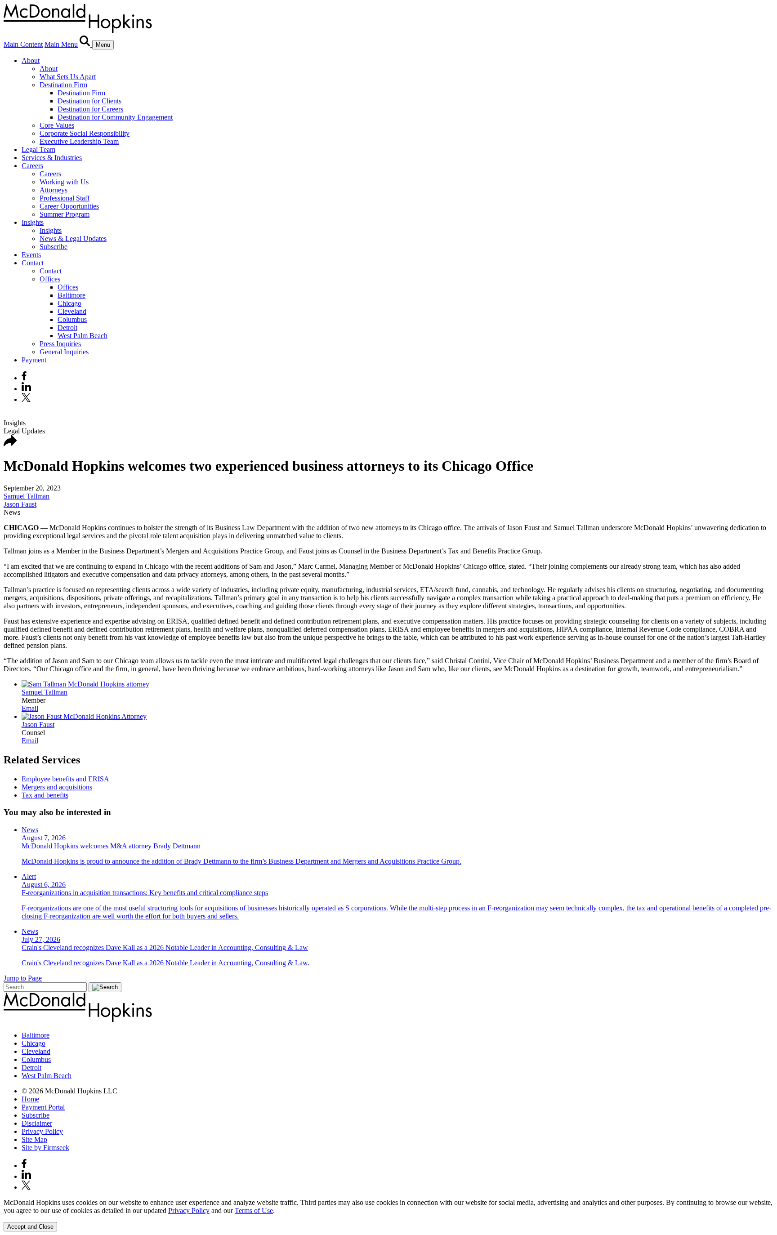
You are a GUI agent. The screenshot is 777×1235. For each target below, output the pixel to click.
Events (31, 255)
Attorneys (53, 190)
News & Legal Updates (73, 238)
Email (30, 708)
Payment (34, 360)
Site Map (34, 1139)
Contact (33, 263)
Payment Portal (43, 1107)
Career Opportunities (69, 206)
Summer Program (64, 214)
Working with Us (64, 182)
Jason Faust (20, 504)
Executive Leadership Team (79, 141)
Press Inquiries (60, 344)
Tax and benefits (45, 795)
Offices (50, 279)
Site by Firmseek (45, 1147)
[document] (388, 1207)
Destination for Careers (90, 109)
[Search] (86, 44)
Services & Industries (52, 157)
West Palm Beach (82, 335)
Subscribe (53, 246)
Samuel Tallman (26, 496)
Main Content (23, 44)
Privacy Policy (42, 1131)
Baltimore (71, 295)
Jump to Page (23, 978)
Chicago (69, 303)
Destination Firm (63, 85)
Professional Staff (64, 198)
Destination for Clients (89, 101)
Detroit (67, 327)
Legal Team (38, 149)
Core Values (57, 125)
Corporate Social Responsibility (85, 133)
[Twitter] (27, 399)
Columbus (72, 319)
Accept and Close (30, 1226)
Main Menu (61, 44)
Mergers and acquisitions (57, 787)
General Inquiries (64, 352)
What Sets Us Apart (68, 76)
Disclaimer (37, 1123)
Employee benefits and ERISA (65, 779)
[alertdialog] (388, 1215)
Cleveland (72, 311)
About (31, 60)
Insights (33, 222)
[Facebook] (24, 378)
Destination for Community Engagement (115, 117)
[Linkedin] (26, 388)
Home (30, 1099)
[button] (10, 444)
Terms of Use (254, 1210)
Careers (32, 165)
